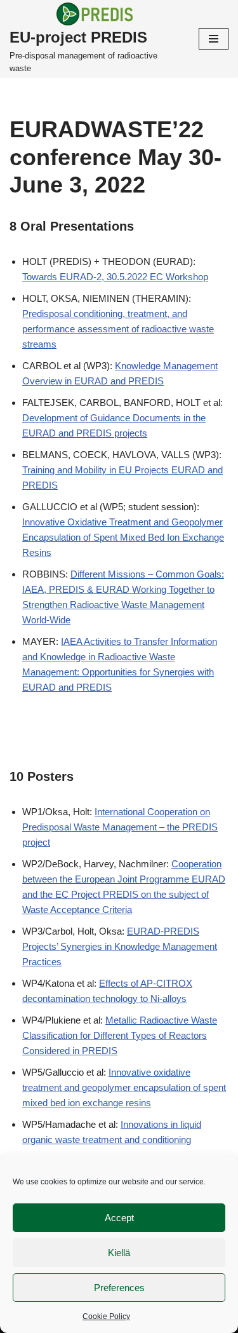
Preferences (119, 1287)
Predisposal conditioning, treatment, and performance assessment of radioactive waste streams (118, 328)
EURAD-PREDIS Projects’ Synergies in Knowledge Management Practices (119, 946)
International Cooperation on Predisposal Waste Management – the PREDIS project (120, 827)
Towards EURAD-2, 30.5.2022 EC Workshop (115, 276)
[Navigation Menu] (213, 39)
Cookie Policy (106, 1316)
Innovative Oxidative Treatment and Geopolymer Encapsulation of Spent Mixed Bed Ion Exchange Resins (123, 537)
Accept (119, 1217)
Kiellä (119, 1252)
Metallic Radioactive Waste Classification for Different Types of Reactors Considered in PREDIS (119, 1035)
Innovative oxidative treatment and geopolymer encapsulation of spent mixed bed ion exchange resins (124, 1087)
